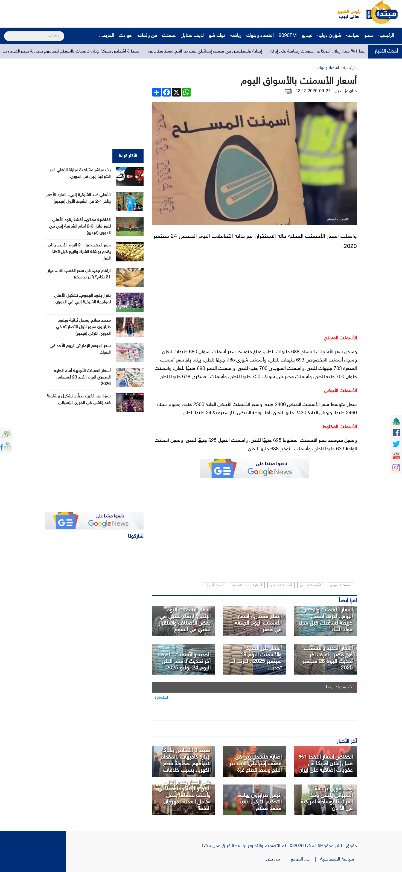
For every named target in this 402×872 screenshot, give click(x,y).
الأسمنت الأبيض (311, 585)
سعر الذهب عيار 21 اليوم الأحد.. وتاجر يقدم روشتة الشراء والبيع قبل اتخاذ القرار (79, 252)
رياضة (235, 36)
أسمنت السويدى (340, 585)
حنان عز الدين (346, 91)
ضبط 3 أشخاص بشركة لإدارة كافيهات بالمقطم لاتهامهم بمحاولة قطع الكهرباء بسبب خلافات (100, 51)
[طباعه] (288, 91)
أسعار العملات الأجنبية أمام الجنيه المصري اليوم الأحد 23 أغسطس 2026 (82, 377)
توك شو (217, 36)
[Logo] (346, 12)
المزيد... (106, 36)
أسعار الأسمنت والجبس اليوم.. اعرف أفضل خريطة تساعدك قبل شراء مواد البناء (326, 620)
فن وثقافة (147, 36)
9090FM (288, 36)
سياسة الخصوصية (338, 859)
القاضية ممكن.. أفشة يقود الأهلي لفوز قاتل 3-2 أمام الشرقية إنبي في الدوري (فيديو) (80, 226)
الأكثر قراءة (128, 156)
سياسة (353, 36)
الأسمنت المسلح (317, 352)
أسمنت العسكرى (281, 585)
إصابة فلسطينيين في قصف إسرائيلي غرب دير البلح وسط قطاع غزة (244, 51)
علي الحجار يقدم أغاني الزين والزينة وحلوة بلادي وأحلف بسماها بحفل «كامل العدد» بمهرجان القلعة (184, 795)
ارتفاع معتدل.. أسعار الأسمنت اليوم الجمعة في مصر (258, 623)
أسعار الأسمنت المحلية (247, 585)
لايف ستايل (192, 36)
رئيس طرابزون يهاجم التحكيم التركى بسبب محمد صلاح (259, 802)
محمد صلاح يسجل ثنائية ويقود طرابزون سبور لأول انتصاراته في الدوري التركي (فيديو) (83, 327)
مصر (369, 36)
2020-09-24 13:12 (313, 91)
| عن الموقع (305, 859)
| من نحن (278, 859)
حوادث (125, 36)
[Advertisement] (102, 12)
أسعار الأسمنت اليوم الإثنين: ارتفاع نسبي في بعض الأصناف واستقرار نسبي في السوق (185, 620)
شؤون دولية (329, 36)
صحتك (169, 36)
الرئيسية (386, 36)
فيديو (307, 36)
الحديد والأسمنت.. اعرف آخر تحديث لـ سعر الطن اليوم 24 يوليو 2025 (184, 661)
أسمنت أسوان (215, 585)
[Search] (6, 32)
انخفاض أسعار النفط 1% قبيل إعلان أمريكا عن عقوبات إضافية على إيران (326, 764)
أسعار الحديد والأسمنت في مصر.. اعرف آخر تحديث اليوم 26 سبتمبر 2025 (327, 658)
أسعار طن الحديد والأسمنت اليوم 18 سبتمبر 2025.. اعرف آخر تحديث (255, 658)
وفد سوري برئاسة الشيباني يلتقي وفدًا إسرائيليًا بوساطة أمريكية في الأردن (327, 799)
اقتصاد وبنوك (260, 36)
